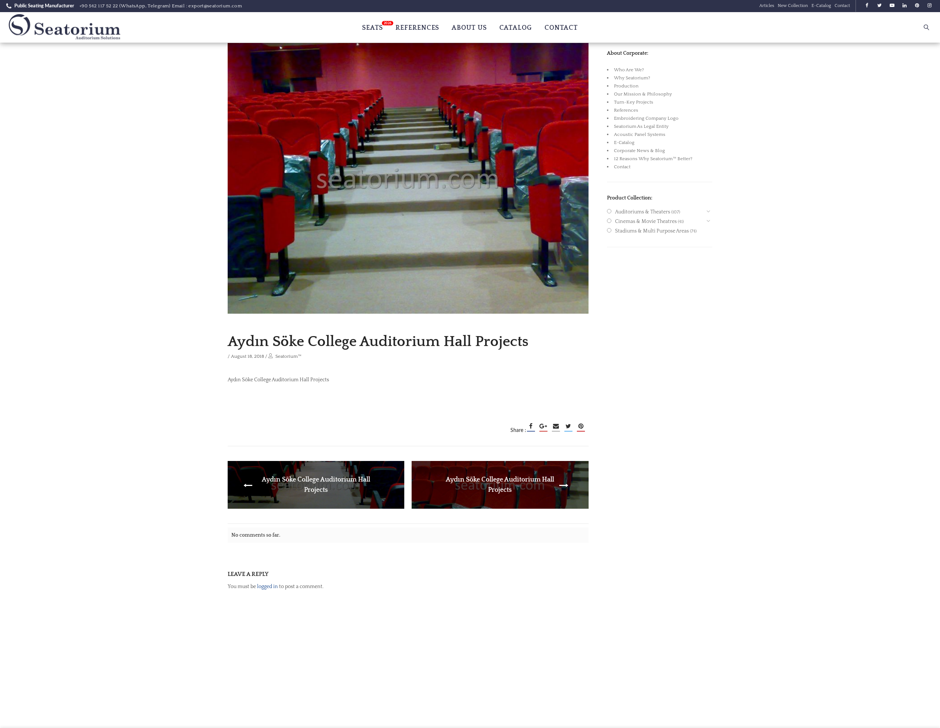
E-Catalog (821, 5)
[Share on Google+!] (543, 426)
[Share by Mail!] (556, 426)
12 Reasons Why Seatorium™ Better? (653, 158)
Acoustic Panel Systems (639, 134)
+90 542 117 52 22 (98, 5)
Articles (766, 5)
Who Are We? (629, 69)
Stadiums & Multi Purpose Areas (652, 231)
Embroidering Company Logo (646, 118)
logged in (267, 587)
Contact (842, 5)
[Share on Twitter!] (568, 426)
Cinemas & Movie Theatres (646, 221)
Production (626, 86)
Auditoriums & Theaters (642, 212)
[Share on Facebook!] (531, 426)
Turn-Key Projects (633, 102)
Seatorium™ (288, 356)
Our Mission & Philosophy (643, 94)
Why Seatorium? (632, 77)
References (626, 110)
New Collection (793, 5)
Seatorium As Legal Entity (641, 126)
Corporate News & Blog (639, 150)
